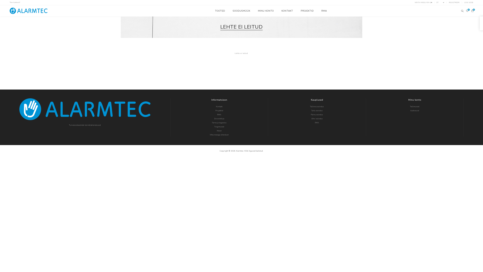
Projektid (219, 111)
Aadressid (414, 111)
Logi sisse (468, 3)
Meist (219, 131)
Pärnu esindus (317, 115)
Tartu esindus (317, 111)
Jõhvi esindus (317, 119)
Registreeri (454, 3)
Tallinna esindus (317, 107)
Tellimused (414, 107)
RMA (219, 115)
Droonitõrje (219, 119)
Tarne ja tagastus (219, 123)
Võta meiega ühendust (219, 135)
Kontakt (219, 107)
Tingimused (219, 127)
